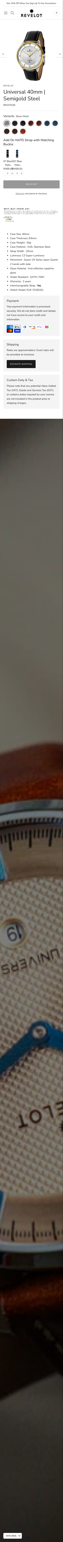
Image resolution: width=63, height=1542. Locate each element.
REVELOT (8, 85)
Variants (8, 116)
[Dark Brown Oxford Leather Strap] (6, 131)
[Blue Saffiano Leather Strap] (55, 123)
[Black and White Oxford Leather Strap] (14, 123)
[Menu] (5, 13)
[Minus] (3, 173)
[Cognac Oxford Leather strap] (39, 123)
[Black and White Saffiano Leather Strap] (22, 123)
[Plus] (21, 173)
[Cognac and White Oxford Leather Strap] (31, 123)
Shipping (20, 193)
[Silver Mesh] (6, 123)
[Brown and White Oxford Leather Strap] (22, 131)
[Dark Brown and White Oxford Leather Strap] (14, 131)
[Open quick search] (12, 13)
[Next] (59, 54)
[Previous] (3, 54)
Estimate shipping (21, 364)
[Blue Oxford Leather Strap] (47, 123)
